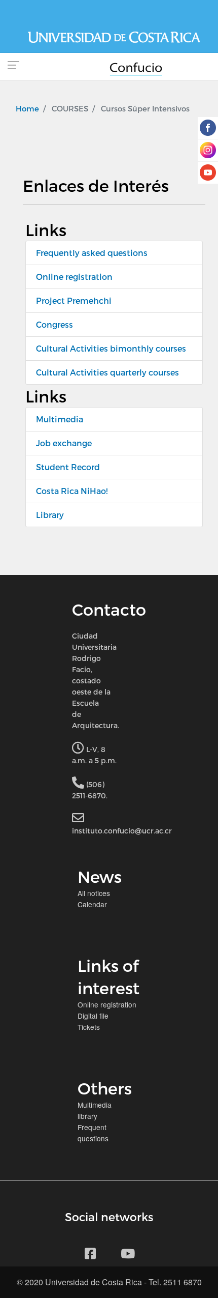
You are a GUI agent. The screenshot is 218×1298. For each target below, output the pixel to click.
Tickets (89, 1027)
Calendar (92, 904)
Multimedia (59, 419)
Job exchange (64, 443)
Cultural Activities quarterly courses (107, 372)
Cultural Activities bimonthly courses (111, 348)
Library (50, 515)
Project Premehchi (74, 300)
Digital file (93, 1016)
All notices (94, 893)
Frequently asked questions (92, 252)
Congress (54, 324)
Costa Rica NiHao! (71, 491)
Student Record (68, 467)
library (87, 1116)
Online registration (74, 276)
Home (27, 108)
